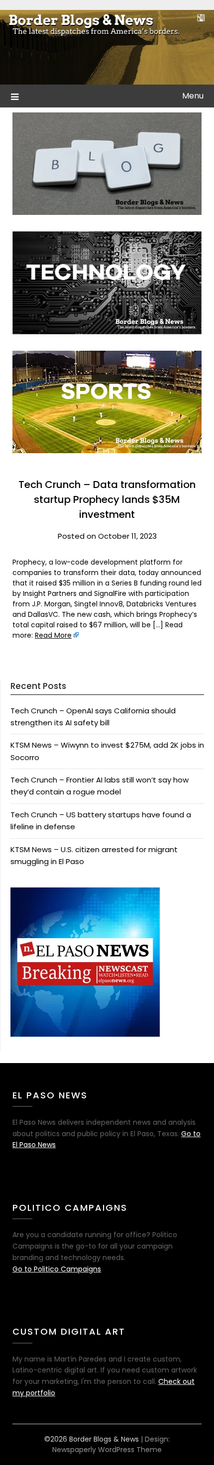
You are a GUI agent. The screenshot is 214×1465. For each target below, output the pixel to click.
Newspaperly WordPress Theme (107, 1450)
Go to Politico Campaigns (56, 1269)
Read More (53, 635)
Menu (193, 95)
